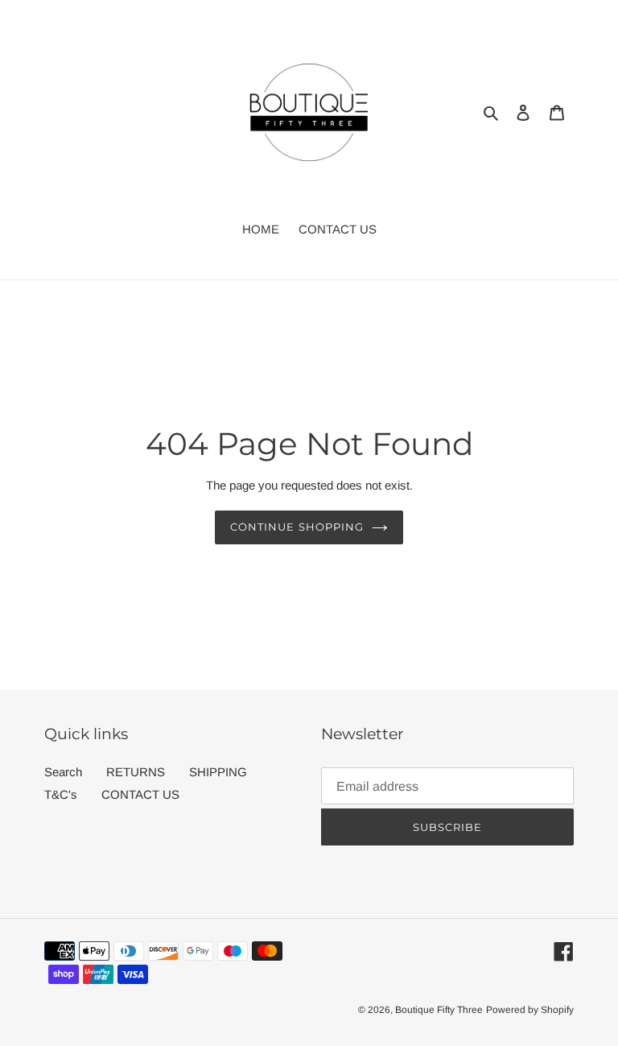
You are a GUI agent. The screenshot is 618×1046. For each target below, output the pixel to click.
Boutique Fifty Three (439, 1009)
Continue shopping (297, 526)
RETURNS (135, 772)
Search (63, 772)
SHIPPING (218, 772)
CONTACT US (140, 794)
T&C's (60, 794)
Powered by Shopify (530, 1009)
